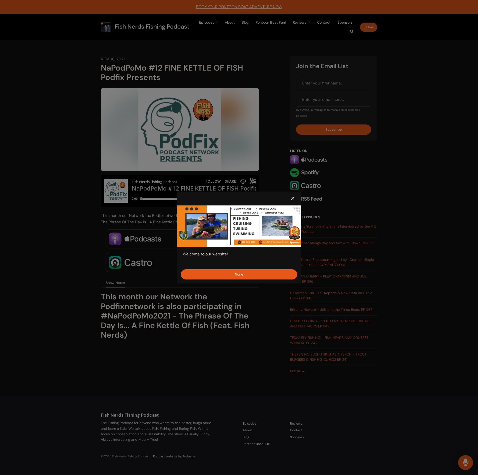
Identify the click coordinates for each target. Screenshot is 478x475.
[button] (292, 198)
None (239, 274)
